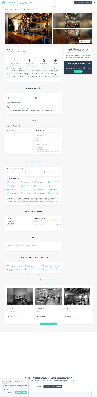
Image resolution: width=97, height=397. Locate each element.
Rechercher (78, 71)
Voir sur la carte (11, 224)
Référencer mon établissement (83, 2)
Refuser (10, 392)
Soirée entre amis (36, 6)
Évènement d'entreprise (59, 6)
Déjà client (38, 386)
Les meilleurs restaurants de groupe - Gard (33, 269)
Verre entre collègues (47, 6)
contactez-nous (78, 59)
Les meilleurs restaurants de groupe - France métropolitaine (16, 265)
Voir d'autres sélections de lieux (34, 275)
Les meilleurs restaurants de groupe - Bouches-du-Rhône (51, 269)
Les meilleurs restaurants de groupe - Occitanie (33, 265)
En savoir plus (5, 389)
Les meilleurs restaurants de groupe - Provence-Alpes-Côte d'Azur (16, 269)
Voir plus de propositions (48, 324)
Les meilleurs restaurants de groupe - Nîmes (78, 55)
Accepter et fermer (21, 392)
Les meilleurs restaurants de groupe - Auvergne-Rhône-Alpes (52, 265)
